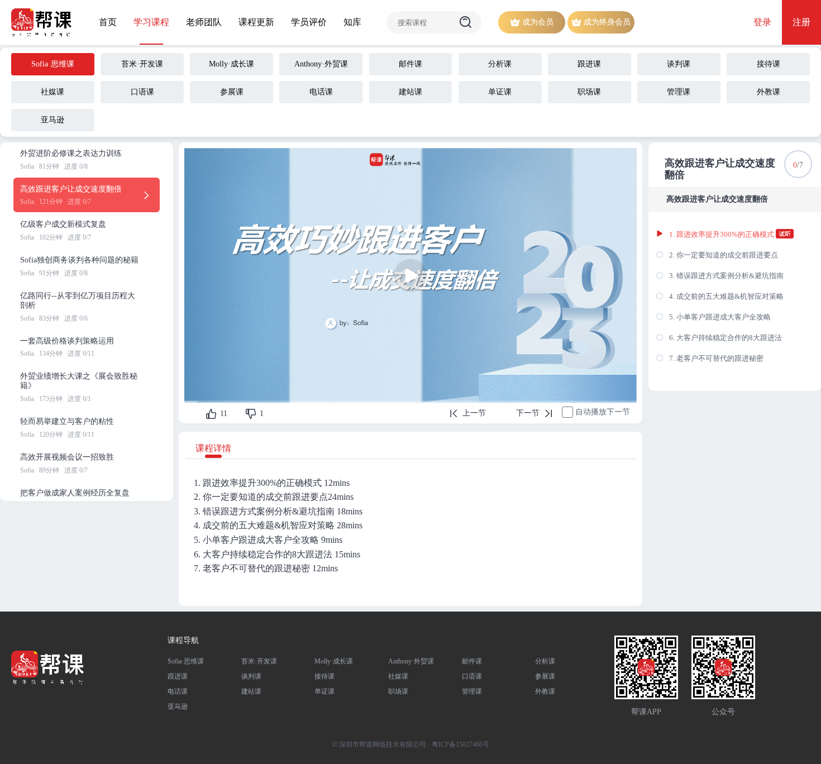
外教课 (545, 691)
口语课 (472, 676)
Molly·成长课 (333, 661)
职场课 (398, 691)
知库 (352, 22)
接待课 (324, 676)
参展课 (545, 676)
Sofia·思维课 (186, 661)
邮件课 (472, 661)
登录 (762, 22)
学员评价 (309, 22)
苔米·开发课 (259, 661)
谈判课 (251, 676)
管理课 (472, 691)
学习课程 (151, 22)
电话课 (178, 691)
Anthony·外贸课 (411, 661)
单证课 (324, 691)
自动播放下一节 (602, 412)
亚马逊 (178, 706)
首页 (108, 22)
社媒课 (398, 676)
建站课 (251, 691)
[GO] (465, 22)
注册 (801, 22)
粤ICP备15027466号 (460, 744)
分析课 (545, 661)
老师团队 (204, 22)
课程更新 (256, 22)
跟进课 (178, 676)
